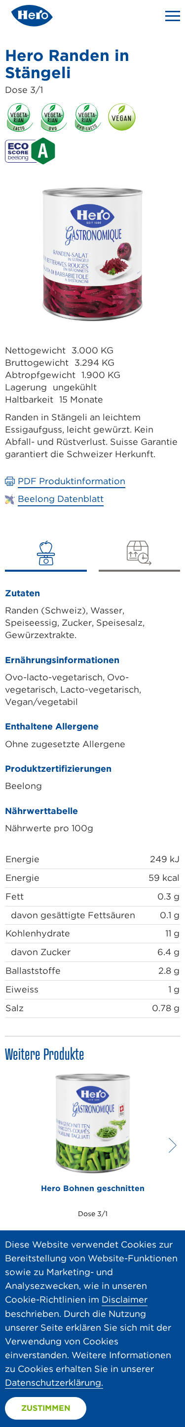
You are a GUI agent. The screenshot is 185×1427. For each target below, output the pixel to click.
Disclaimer (125, 1299)
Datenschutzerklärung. (54, 1382)
